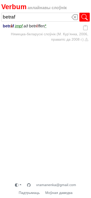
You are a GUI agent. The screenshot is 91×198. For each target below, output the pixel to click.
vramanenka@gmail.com (56, 185)
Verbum (14, 7)
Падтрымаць (29, 193)
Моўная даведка (59, 193)
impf (18, 26)
